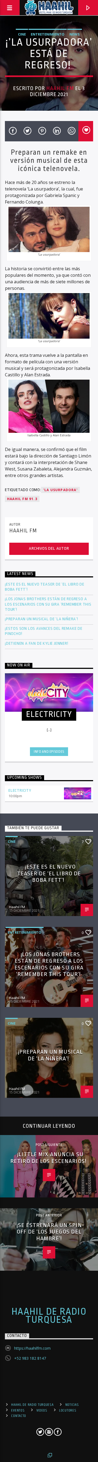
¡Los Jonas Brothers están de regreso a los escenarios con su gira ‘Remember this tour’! (48, 604)
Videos (41, 1410)
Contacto (18, 1416)
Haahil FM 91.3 (22, 499)
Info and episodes (49, 752)
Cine (22, 34)
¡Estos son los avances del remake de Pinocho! (43, 631)
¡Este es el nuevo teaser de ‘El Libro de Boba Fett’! (44, 587)
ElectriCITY (19, 790)
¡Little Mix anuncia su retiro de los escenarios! (49, 1157)
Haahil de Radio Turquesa (49, 1316)
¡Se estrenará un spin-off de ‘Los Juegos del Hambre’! (50, 1232)
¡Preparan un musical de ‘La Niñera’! (42, 619)
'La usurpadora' (60, 490)
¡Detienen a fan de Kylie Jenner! (36, 643)
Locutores (67, 1410)
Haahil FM (60, 88)
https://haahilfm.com (32, 1348)
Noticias (72, 1405)
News (74, 34)
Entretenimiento (48, 34)
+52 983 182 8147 (30, 1358)
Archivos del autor (49, 548)
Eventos (17, 1410)
